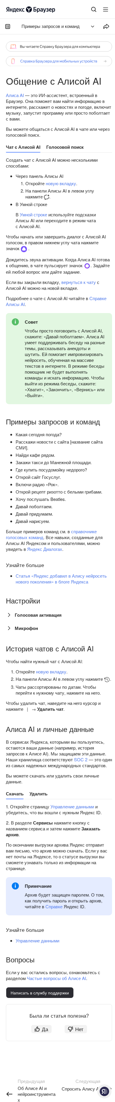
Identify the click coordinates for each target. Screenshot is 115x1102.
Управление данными (72, 806)
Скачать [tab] (15, 793)
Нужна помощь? (104, 1091)
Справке (54, 906)
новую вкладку (61, 183)
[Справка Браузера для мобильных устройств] (59, 61)
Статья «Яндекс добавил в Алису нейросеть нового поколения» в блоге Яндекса (61, 579)
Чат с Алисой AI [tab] (23, 147)
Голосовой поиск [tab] (65, 147)
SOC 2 (81, 759)
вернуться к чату (78, 282)
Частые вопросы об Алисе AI (56, 978)
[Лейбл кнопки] (105, 9)
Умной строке (33, 214)
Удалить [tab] (38, 793)
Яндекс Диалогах (44, 549)
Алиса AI (15, 95)
